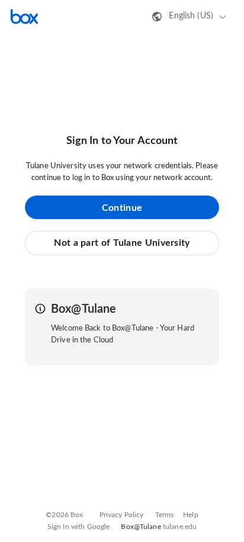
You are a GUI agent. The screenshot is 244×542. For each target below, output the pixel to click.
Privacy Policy (121, 514)
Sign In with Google (78, 526)
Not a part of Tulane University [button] (122, 243)
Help (190, 514)
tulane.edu (180, 526)
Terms (164, 514)
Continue (122, 208)
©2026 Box (64, 514)
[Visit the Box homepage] (24, 16)
